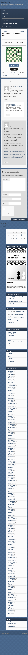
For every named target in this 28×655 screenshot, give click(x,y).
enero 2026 (10, 382)
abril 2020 (10, 493)
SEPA (9, 343)
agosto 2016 (10, 563)
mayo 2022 (10, 453)
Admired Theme (24, 633)
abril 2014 (10, 608)
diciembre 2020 (11, 480)
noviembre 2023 (11, 424)
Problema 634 (11, 303)
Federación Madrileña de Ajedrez (15, 341)
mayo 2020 (10, 491)
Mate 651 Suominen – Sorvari (14, 300)
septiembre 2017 (11, 542)
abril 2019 (10, 512)
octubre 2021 (11, 464)
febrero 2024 (11, 419)
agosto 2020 (10, 486)
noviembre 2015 (11, 578)
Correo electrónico (7, 199)
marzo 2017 (10, 552)
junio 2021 (10, 470)
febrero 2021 (11, 477)
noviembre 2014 (11, 597)
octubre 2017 (11, 541)
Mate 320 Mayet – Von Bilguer (19, 324)
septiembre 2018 (11, 523)
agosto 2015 (10, 583)
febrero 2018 (11, 534)
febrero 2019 (11, 515)
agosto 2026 (10, 371)
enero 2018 (10, 536)
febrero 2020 (11, 496)
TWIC (9, 345)
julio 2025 (10, 392)
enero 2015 (10, 594)
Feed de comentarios (13, 625)
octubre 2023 (11, 425)
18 (11, 238)
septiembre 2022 (11, 446)
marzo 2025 (10, 398)
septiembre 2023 (11, 427)
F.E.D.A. (10, 338)
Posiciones (5, 13)
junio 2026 (10, 374)
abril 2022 (10, 454)
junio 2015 (10, 586)
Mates (4, 16)
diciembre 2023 (11, 422)
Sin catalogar (11, 361)
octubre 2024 (11, 406)
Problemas (5, 20)
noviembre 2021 (11, 462)
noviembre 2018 (11, 520)
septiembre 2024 (11, 408)
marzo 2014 (10, 610)
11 (11, 237)
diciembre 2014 (11, 595)
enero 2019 (10, 517)
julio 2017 (10, 546)
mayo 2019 (10, 510)
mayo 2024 (10, 414)
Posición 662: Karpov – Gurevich (15, 296)
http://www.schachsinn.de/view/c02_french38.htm (14, 154)
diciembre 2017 (11, 538)
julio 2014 (10, 603)
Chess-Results (11, 333)
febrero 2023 (11, 438)
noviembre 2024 (11, 405)
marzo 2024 (10, 417)
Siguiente (23, 31)
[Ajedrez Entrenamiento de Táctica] (16, 280)
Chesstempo (11, 335)
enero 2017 (10, 555)
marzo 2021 (10, 475)
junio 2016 (10, 567)
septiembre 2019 (11, 504)
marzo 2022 (10, 456)
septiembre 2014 (11, 600)
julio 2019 (10, 507)
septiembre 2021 (11, 466)
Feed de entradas (12, 623)
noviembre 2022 (11, 443)
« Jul (8, 242)
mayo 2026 (10, 376)
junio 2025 (10, 393)
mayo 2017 (10, 549)
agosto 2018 (10, 525)
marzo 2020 (10, 494)
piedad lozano (12, 104)
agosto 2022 (10, 448)
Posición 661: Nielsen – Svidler (15, 301)
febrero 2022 (11, 458)
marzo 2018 (10, 533)
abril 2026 (10, 377)
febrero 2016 (11, 573)
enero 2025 (10, 401)
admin (16, 74)
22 (21, 238)
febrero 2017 (11, 554)
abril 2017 (10, 551)
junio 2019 (10, 509)
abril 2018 (10, 531)
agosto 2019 (10, 506)
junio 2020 (10, 490)
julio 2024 (10, 411)
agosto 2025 (10, 390)
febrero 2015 (11, 592)
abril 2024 (10, 416)
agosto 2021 (10, 467)
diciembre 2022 (11, 441)
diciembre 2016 (11, 557)
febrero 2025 (11, 400)
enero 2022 (10, 459)
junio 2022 (10, 451)
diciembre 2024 (11, 403)
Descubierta (4, 74)
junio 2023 (10, 432)
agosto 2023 (10, 429)
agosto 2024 (10, 409)
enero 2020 (10, 498)
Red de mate (10, 74)
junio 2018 (10, 528)
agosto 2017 (10, 544)
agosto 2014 (10, 602)
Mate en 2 (10, 355)
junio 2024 (10, 413)
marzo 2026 (10, 379)
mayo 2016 (10, 568)
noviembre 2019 (11, 501)
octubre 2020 (11, 483)
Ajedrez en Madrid (12, 332)
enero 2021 (10, 478)
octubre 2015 (11, 579)
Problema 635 (11, 298)
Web (4, 203)
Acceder (10, 621)
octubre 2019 (11, 502)
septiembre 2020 (11, 485)
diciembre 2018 (11, 518)
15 (21, 237)
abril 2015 (10, 589)
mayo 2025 (10, 395)
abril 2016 (10, 570)
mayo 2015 (10, 587)
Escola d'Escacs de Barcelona (15, 337)
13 (16, 237)
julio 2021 (10, 469)
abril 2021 (10, 473)
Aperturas (10, 353)
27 (16, 239)
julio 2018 (10, 526)
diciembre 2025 (11, 384)
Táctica (9, 363)
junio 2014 (10, 605)
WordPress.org (11, 626)
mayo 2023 (10, 433)
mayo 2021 (10, 472)
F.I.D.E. (9, 340)
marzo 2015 (10, 591)
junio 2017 (10, 547)
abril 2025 (10, 397)
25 (11, 239)
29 (21, 239)
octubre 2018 (11, 522)
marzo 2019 (10, 514)
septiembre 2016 (11, 562)
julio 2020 (10, 488)
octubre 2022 (11, 445)
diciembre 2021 (11, 461)
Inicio (3, 10)
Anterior (4, 31)
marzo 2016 (10, 571)
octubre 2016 (11, 560)
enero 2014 (10, 613)
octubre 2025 (11, 387)
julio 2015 (10, 584)
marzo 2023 (10, 437)
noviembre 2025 (11, 385)
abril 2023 (10, 435)
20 (16, 238)
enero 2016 (10, 575)
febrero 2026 (11, 380)
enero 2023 (10, 440)
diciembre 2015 (11, 576)
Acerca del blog (6, 26)
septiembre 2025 (11, 388)
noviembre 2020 (11, 482)
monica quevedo (12, 320)
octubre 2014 (11, 599)
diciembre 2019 (11, 499)
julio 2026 (10, 372)
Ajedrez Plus (6, 2)
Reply (6, 99)
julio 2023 (10, 430)
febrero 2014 (11, 611)
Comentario (6, 179)
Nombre (5, 195)
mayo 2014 (10, 607)
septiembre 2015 (11, 581)
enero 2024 (10, 421)
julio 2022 (10, 449)
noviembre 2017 (11, 539)
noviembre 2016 (11, 559)
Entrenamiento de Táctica (9, 23)
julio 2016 (10, 565)
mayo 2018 (10, 530)
